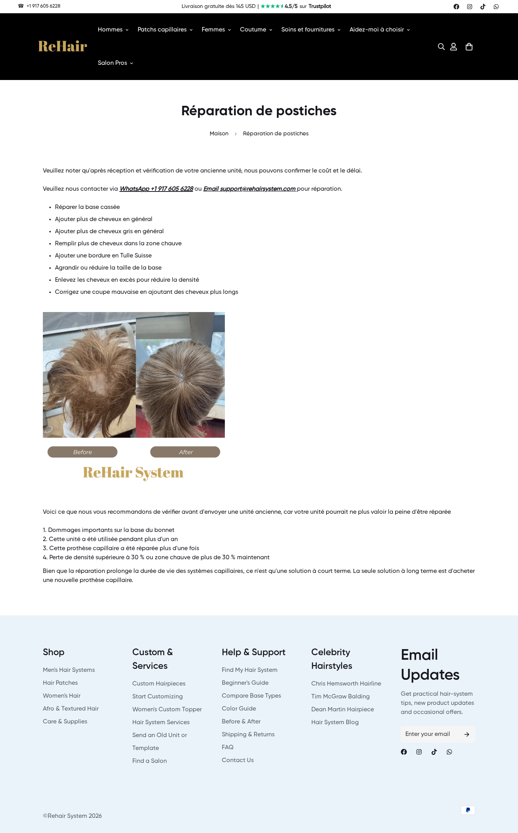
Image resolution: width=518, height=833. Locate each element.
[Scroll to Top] (503, 791)
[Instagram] (470, 7)
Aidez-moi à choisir (377, 30)
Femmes (213, 30)
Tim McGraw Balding (340, 697)
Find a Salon (149, 761)
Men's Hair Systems (69, 670)
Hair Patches (60, 683)
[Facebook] (456, 7)
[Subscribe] (466, 734)
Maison (219, 133)
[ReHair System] (62, 47)
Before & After (241, 722)
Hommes (110, 30)
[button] (439, 46)
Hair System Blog (335, 723)
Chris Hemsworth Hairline (346, 684)
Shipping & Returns (248, 735)
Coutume (253, 30)
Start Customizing (157, 697)
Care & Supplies (65, 722)
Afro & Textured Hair (71, 709)
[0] (469, 46)
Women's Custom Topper (167, 710)
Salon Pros (112, 63)
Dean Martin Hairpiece (342, 710)
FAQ (228, 748)
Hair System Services (161, 723)
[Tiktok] (483, 7)
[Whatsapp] (496, 7)
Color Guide (239, 709)
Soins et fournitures (307, 30)
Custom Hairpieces (158, 684)
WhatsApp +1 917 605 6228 (156, 189)
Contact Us (238, 761)
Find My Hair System (250, 670)
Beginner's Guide (245, 683)
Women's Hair (61, 696)
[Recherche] (439, 46)
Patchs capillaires (162, 30)
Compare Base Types (251, 696)
